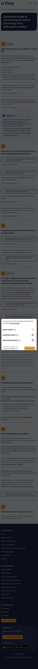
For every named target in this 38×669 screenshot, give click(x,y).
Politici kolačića (14, 323)
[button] (15, 330)
